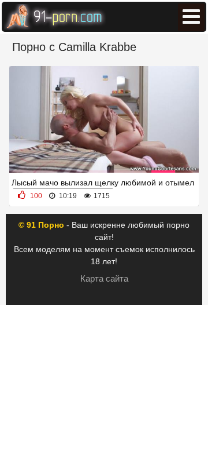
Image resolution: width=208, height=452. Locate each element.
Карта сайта (104, 278)
